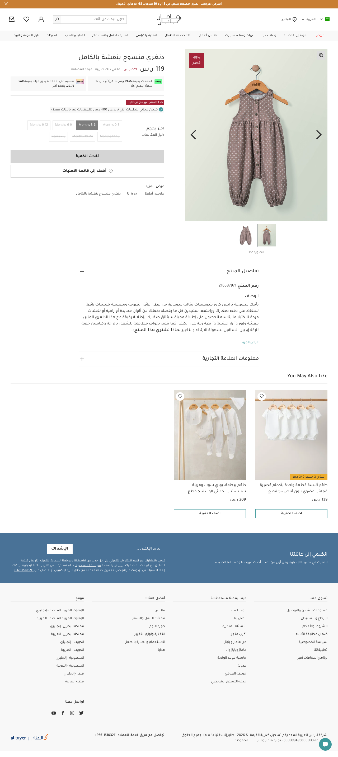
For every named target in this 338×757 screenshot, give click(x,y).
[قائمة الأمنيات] (261, 396)
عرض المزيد (250, 342)
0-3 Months (111, 125)
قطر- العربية (74, 682)
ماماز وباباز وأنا (236, 650)
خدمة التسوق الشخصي (228, 682)
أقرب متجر (238, 634)
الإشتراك (59, 549)
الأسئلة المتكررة (234, 626)
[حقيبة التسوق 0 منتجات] (11, 20)
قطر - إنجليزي (74, 674)
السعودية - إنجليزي (70, 658)
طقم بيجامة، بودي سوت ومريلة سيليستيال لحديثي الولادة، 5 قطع (217, 488)
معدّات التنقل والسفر (149, 618)
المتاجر (287, 19)
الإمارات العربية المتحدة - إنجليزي (60, 611)
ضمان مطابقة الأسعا (310, 634)
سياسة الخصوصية (88, 565)
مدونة (242, 666)
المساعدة (238, 611)
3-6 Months (87, 125)
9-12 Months (39, 125)
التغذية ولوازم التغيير (149, 634)
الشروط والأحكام (314, 626)
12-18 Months (110, 137)
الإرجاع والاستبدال (314, 618)
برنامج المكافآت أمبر (312, 658)
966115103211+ (24, 570)
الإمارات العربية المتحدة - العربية (60, 618)
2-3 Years (58, 137)
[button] (320, 35)
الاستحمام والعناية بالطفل (144, 642)
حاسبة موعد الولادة (231, 658)
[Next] (193, 135)
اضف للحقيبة (291, 514)
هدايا (161, 650)
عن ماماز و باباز (235, 642)
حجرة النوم (157, 626)
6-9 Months (63, 125)
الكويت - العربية (72, 650)
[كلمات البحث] (57, 19)
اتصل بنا (240, 618)
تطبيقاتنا (320, 650)
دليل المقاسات (153, 135)
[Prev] (319, 135)
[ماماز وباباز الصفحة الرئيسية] (169, 19)
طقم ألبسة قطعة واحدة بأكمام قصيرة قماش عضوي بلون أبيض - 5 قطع (293, 488)
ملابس (159, 611)
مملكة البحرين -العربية (67, 634)
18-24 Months (82, 137)
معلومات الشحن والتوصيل (307, 611)
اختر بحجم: (154, 129)
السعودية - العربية (70, 666)
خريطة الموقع (235, 674)
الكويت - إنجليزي (72, 642)
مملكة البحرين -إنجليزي (67, 626)
